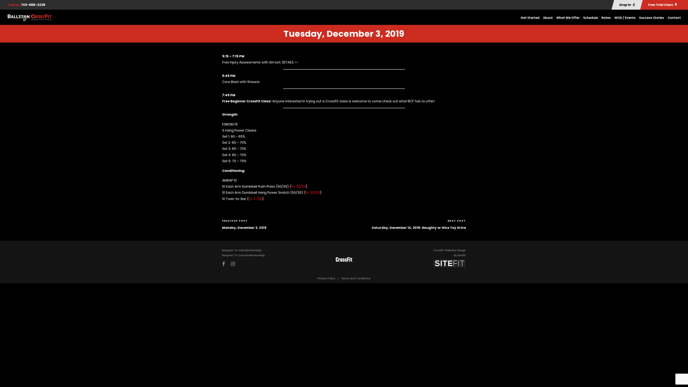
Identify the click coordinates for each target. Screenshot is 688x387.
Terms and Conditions (356, 278)
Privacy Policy (326, 278)
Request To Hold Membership (241, 250)
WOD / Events (625, 18)
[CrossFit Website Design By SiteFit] (449, 263)
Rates (606, 18)
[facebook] (223, 264)
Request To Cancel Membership (243, 255)
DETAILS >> (290, 62)
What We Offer (568, 18)
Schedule (590, 18)
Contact (674, 18)
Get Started (530, 18)
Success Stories (651, 18)
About (548, 18)
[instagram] (233, 264)
